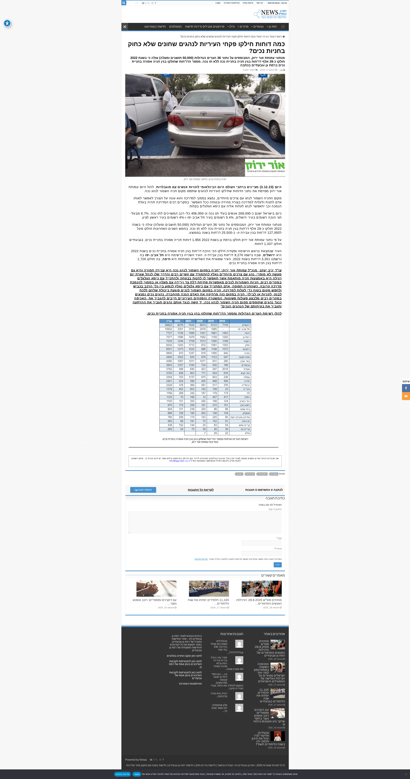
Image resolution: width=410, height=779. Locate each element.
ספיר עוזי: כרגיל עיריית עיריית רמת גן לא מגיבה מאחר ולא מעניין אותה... (227, 663)
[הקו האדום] (146, 3)
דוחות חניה (262, 474)
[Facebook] (155, 3)
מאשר (136, 774)
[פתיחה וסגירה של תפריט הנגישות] (7, 23)
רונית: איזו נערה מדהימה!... (219, 695)
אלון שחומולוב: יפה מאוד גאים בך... (219, 708)
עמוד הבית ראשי (266, 36)
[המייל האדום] (143, 3)
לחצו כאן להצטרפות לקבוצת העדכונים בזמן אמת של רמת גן (185, 664)
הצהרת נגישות (225, 765)
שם (279, 538)
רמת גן (273, 26)
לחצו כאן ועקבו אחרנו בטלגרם (184, 655)
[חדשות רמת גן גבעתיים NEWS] (270, 13)
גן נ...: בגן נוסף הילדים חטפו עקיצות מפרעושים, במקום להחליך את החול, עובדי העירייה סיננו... (226, 681)
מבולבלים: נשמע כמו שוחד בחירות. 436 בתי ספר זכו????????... (226, 647)
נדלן (232, 26)
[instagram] (152, 3)
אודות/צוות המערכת (232, 3)
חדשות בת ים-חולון (205, 765)
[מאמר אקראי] (124, 26)
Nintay (143, 759)
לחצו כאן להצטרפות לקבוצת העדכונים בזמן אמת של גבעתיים (185, 675)
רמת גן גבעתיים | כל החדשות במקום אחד (283, 26)
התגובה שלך (275, 509)
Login (218, 3)
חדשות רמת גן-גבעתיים (181, 765)
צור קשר (259, 3)
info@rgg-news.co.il (179, 461)
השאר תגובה (249, 70)
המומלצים (175, 26)
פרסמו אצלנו (248, 3)
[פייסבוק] (406, 388)
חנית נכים (250, 474)
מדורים (244, 26)
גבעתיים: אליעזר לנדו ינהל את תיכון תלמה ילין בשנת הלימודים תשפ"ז (268, 738)
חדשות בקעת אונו (155, 26)
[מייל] (406, 396)
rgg (281, 70)
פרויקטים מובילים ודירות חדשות (204, 26)
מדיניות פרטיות (201, 559)
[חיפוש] (123, 2)
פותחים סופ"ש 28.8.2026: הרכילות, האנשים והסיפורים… (259, 601)
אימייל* (278, 548)
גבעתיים (259, 26)
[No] (406, 774)
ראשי (279, 36)
